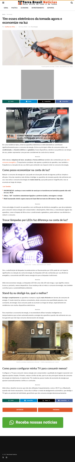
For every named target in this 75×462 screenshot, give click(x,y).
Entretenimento (38, 8)
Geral (6, 8)
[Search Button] (72, 2)
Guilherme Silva (10, 27)
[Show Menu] (3, 2)
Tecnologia (9, 14)
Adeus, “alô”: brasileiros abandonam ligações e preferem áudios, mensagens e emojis (33, 195)
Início (3, 14)
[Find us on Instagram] (6, 457)
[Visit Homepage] (37, 3)
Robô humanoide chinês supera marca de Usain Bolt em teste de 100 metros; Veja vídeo (33, 199)
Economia (24, 8)
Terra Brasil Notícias (12, 454)
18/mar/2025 (23, 27)
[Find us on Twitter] (3, 457)
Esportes (50, 8)
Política (14, 8)
